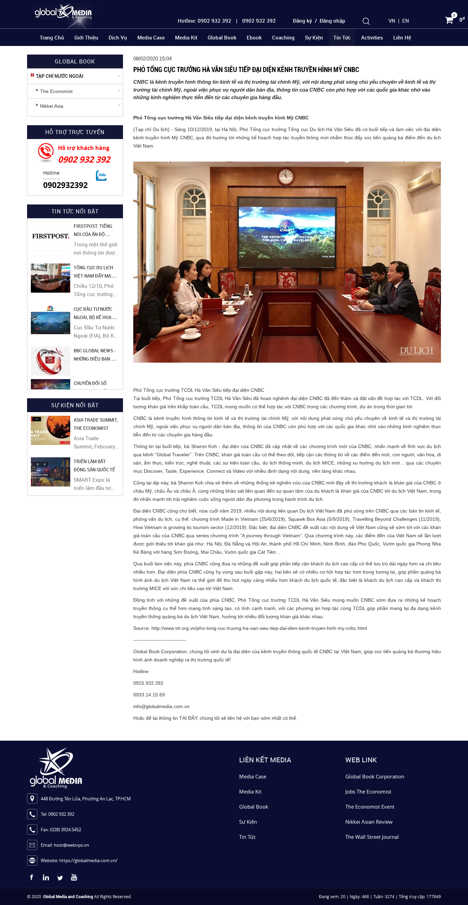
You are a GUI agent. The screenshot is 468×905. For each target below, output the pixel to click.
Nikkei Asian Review (369, 821)
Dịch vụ (118, 37)
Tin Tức (247, 836)
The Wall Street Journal (372, 836)
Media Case (151, 37)
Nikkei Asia (51, 106)
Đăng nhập (332, 20)
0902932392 (65, 184)
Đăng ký (302, 20)
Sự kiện (314, 37)
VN (392, 20)
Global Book (222, 37)
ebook (254, 37)
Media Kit (186, 37)
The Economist (56, 91)
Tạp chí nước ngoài (59, 76)
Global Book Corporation (374, 776)
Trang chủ (52, 37)
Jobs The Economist (368, 791)
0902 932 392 (84, 159)
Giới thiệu (86, 37)
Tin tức (342, 37)
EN (405, 20)
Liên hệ (402, 37)
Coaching (283, 37)
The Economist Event (369, 806)
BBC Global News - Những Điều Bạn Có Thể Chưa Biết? (95, 359)
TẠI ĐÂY (188, 718)
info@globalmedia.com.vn (161, 706)
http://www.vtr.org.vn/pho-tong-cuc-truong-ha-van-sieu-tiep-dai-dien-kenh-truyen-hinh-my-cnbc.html (259, 628)
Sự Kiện (248, 821)
